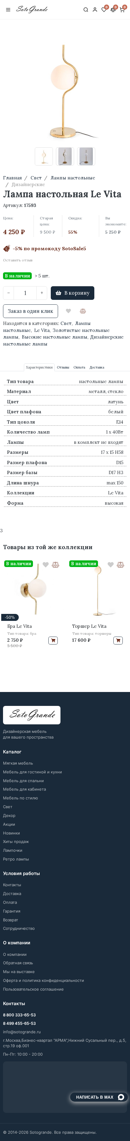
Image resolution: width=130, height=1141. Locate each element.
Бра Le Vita (19, 626)
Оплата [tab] (79, 367)
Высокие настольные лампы (54, 337)
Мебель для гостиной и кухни (32, 771)
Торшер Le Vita (89, 626)
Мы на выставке (19, 971)
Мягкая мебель (18, 763)
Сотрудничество (19, 928)
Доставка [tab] (96, 367)
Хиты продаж (16, 841)
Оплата (10, 902)
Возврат (10, 919)
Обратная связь (18, 962)
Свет (66, 323)
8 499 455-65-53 (19, 1023)
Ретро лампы (16, 859)
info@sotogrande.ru (22, 1031)
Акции (9, 824)
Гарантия (11, 911)
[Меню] (8, 9)
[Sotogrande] (31, 715)
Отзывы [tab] (63, 367)
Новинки (11, 833)
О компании (15, 954)
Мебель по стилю (20, 797)
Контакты (12, 884)
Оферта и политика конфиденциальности (43, 980)
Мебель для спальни (23, 780)
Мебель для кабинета (24, 789)
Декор (9, 815)
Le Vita (42, 330)
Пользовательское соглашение (33, 989)
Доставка (12, 893)
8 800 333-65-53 (19, 1014)
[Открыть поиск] (86, 9)
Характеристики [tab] (39, 367)
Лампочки (12, 850)
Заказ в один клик (30, 311)
